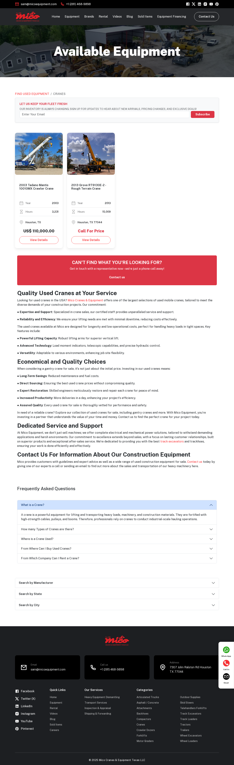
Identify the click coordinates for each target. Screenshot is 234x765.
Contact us (117, 277)
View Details (39, 240)
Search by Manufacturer (36, 583)
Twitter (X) (28, 698)
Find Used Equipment (32, 94)
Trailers (184, 730)
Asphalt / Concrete (148, 702)
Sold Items (145, 16)
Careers (54, 730)
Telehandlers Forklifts (193, 708)
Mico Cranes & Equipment (85, 300)
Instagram (28, 713)
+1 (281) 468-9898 (78, 4)
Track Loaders (188, 719)
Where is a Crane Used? (37, 539)
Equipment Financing (171, 16)
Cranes (141, 724)
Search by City (29, 605)
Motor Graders (145, 741)
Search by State (30, 594)
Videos (117, 16)
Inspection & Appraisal (97, 708)
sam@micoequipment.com (39, 4)
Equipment (72, 16)
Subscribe (202, 114)
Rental (103, 16)
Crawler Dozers (146, 730)
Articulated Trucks (148, 697)
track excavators (172, 441)
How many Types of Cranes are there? (47, 529)
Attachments (144, 708)
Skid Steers (187, 702)
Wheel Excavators (191, 735)
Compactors (144, 719)
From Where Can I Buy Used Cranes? (46, 548)
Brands (89, 16)
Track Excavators (190, 713)
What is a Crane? (32, 505)
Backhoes (142, 713)
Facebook (27, 691)
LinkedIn (26, 706)
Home (56, 16)
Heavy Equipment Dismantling (102, 697)
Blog (130, 16)
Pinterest (27, 728)
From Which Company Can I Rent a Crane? (50, 558)
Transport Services (95, 702)
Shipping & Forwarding (97, 713)
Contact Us (206, 16)
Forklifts (142, 735)
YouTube (27, 721)
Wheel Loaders (189, 741)
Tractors (185, 724)
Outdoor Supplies (190, 697)
